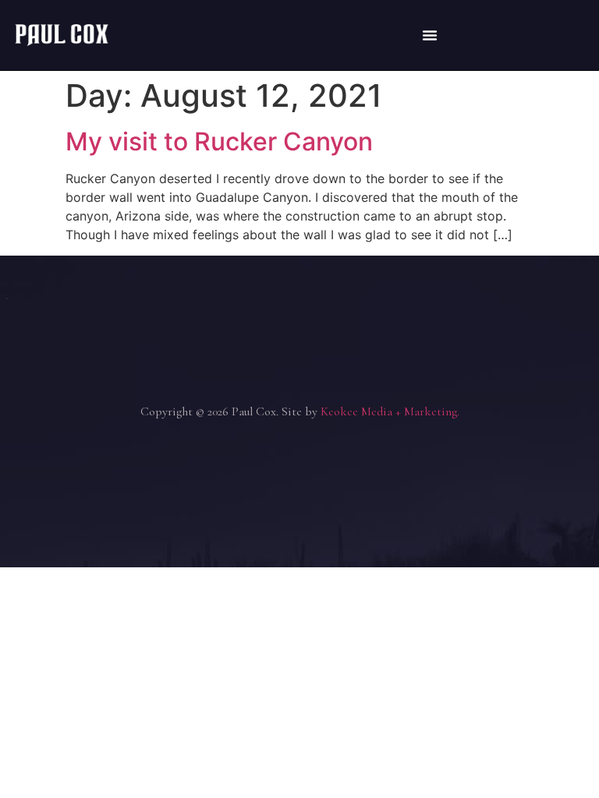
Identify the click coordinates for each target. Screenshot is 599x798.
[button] (429, 35)
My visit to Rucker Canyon (219, 141)
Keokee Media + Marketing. (390, 411)
